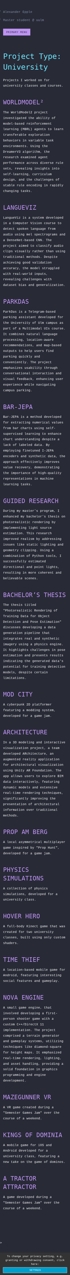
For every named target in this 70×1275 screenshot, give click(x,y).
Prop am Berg (25, 831)
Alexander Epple (17, 12)
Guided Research (31, 500)
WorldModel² (23, 102)
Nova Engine (23, 997)
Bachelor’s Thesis (34, 594)
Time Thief (21, 959)
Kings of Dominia (32, 1134)
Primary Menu (16, 32)
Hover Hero (21, 916)
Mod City (18, 694)
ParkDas (16, 301)
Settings (35, 1270)
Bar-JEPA (18, 406)
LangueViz (19, 207)
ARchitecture (25, 732)
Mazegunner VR (27, 1097)
